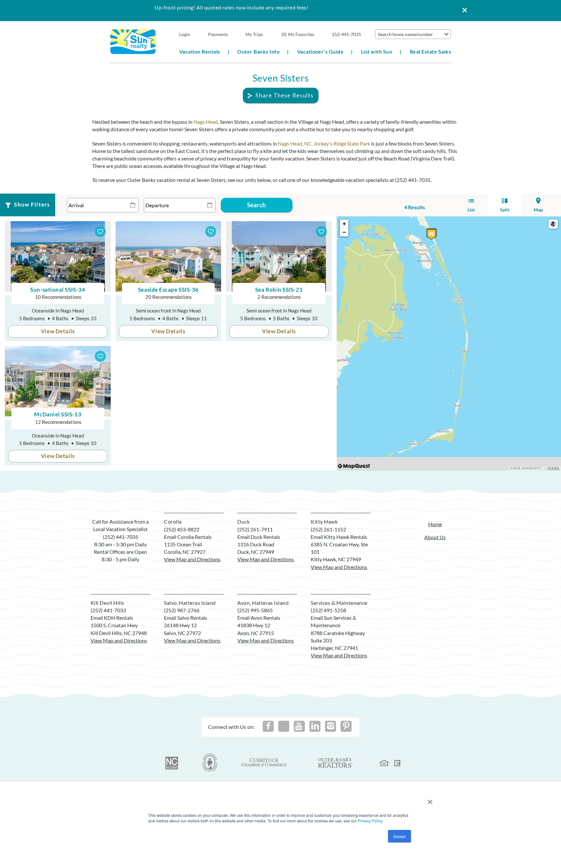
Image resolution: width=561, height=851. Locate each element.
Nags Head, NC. (295, 143)
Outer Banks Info (258, 51)
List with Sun (376, 51)
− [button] (344, 232)
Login (184, 34)
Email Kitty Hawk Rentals (339, 537)
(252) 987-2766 (181, 610)
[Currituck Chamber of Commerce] (264, 762)
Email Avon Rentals (258, 618)
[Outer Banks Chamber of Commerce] (210, 762)
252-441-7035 (346, 34)
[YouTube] (299, 726)
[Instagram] (330, 726)
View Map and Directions (192, 559)
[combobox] (413, 34)
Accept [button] (399, 836)
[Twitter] (283, 726)
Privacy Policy (370, 820)
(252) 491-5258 (328, 610)
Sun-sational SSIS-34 (57, 289)
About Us (435, 537)
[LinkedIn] (314, 726)
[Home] (133, 41)
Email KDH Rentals (112, 618)
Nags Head (205, 122)
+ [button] (344, 223)
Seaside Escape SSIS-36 (168, 289)
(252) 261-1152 (328, 529)
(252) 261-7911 (255, 529)
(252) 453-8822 (181, 529)
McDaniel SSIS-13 (57, 414)
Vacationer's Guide (320, 51)
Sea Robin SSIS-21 (279, 289)
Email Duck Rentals (258, 537)
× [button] (430, 799)
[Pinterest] (346, 726)
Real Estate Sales (430, 51)
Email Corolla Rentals (188, 537)
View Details (58, 331)
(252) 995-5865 (255, 610)
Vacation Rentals (199, 51)
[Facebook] (268, 726)
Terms (553, 468)
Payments (218, 34)
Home (435, 524)
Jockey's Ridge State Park (342, 143)
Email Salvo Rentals (185, 618)
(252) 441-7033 (108, 610)
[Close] (462, 10)
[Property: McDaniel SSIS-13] (431, 234)
